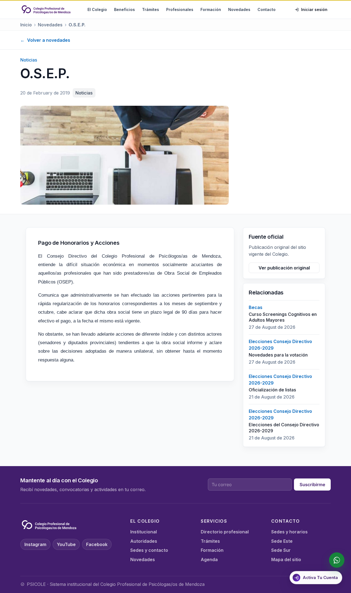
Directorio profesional (225, 531)
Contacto (266, 9)
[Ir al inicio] (46, 10)
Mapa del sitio (286, 559)
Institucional (143, 531)
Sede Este (282, 541)
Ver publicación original (284, 268)
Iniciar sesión (314, 9)
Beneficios (124, 9)
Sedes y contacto (149, 550)
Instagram (35, 544)
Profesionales (179, 9)
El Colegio (97, 9)
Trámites (150, 9)
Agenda (209, 559)
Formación (210, 9)
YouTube (66, 544)
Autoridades (143, 541)
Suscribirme (312, 484)
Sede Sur (281, 550)
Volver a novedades (45, 40)
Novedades (239, 9)
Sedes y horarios (289, 531)
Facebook (96, 544)
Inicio (26, 24)
